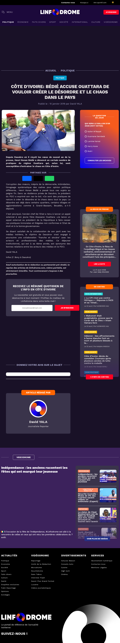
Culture (95, 22)
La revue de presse (99, 209)
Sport (52, 22)
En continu (99, 287)
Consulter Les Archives (99, 160)
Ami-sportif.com (100, 3)
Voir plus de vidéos (97, 539)
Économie (22, 22)
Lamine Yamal (94, 141)
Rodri (90, 151)
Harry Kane (93, 146)
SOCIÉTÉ (64, 22)
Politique (8, 22)
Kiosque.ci (84, 3)
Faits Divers (39, 22)
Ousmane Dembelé (96, 136)
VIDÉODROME (111, 22)
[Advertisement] (60, 47)
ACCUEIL (51, 70)
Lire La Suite (99, 264)
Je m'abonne (111, 12)
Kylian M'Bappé (94, 131)
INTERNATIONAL (80, 22)
